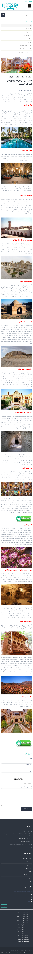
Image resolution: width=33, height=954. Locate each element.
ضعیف (29, 901)
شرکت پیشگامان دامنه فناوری (6, 952)
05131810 (23, 841)
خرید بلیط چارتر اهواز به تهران (23, 924)
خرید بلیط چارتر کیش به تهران (23, 916)
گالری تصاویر (29, 865)
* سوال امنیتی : (28, 779)
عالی (29, 895)
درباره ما (29, 871)
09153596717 (22, 838)
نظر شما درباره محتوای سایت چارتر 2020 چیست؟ (22, 891)
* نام (31, 759)
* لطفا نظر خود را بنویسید (26, 787)
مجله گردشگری (28, 868)
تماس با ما (29, 878)
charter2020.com (24, 847)
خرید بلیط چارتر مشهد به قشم (23, 914)
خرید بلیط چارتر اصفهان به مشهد (22, 930)
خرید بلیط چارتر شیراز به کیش (23, 935)
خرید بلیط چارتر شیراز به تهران (23, 934)
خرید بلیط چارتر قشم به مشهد (23, 941)
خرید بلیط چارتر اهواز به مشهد (23, 926)
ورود (26, 1)
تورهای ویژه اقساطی (27, 862)
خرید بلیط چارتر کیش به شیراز (23, 920)
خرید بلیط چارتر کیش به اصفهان (23, 922)
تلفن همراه (29, 771)
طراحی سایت (24, 952)
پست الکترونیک (28, 764)
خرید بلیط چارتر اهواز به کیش (23, 928)
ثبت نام (30, 1)
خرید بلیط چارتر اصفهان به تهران (22, 932)
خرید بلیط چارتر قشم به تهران (23, 939)
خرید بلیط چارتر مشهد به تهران (23, 912)
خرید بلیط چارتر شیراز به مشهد (23, 937)
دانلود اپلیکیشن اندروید (27, 858)
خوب (29, 897)
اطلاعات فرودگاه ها (27, 875)
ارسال (4, 906)
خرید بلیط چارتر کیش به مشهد (23, 918)
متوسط (29, 899)
